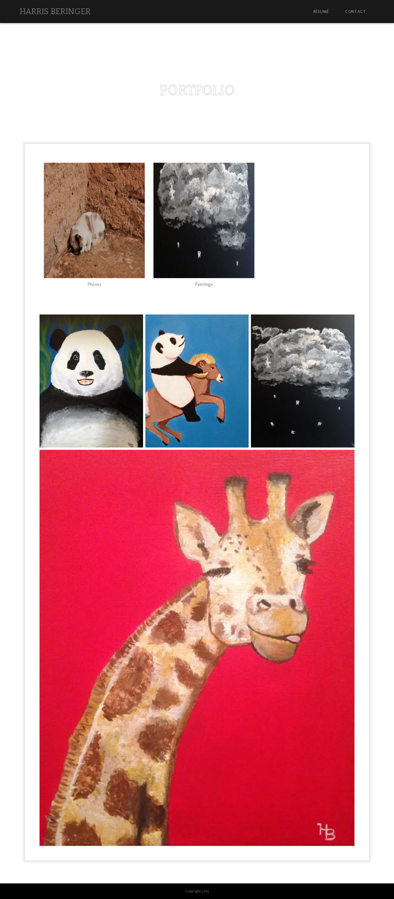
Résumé (321, 11)
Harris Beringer (55, 11)
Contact (355, 11)
